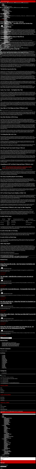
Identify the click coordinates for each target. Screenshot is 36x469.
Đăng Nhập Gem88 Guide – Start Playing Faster (9, 342)
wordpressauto (5, 26)
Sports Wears (2, 397)
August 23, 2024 (10, 293)
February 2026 (4, 359)
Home (1, 15)
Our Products (2, 390)
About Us (1, 389)
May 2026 (3, 356)
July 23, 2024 (9, 26)
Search (2, 459)
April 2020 (3, 366)
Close (1, 412)
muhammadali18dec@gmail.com (14, 382)
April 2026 (3, 357)
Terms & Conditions (3, 406)
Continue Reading (3, 272)
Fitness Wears (2, 398)
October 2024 (4, 361)
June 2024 (3, 364)
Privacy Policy (2, 407)
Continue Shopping (3, 466)
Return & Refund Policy (3, 409)
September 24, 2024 (11, 331)
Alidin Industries (11, 411)
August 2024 (4, 363)
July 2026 (3, 355)
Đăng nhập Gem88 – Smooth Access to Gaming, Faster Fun (11, 343)
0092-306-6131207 (5, 381)
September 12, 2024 (11, 318)
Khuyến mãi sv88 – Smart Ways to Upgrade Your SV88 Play (10, 344)
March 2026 (4, 358)
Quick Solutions (20, 411)
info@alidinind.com (5, 382)
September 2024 (4, 362)
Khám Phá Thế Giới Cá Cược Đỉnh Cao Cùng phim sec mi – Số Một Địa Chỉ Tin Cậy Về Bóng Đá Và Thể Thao (17, 327)
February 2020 (4, 367)
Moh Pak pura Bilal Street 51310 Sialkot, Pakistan (10, 378)
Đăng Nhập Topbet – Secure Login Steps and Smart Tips (10, 345)
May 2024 (3, 365)
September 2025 (4, 360)
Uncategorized (4, 15)
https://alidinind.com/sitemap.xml (9, 252)
